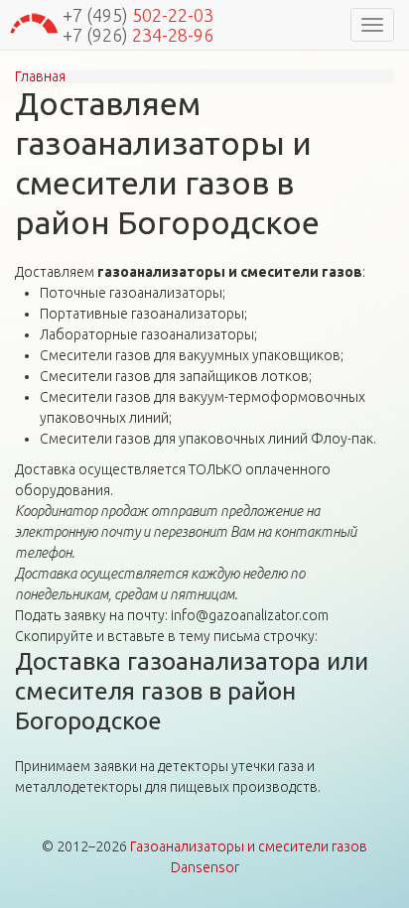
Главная (40, 76)
